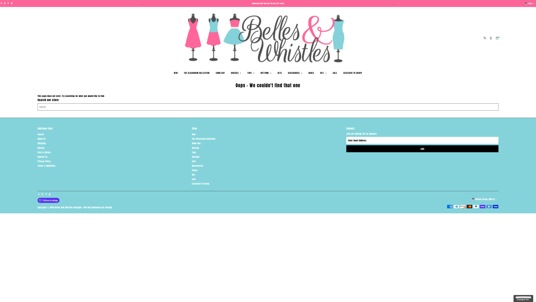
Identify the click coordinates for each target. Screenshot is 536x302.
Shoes (311, 73)
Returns (41, 147)
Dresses (235, 73)
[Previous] (138, 3)
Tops (249, 73)
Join (422, 148)
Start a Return (44, 152)
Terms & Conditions (46, 165)
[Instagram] (4, 3)
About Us (42, 138)
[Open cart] (497, 38)
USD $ (530, 3)
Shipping (42, 143)
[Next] (398, 3)
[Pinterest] (8, 3)
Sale (335, 73)
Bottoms (265, 73)
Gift (322, 73)
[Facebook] (1, 3)
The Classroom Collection (197, 73)
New (176, 73)
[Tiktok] (11, 3)
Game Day (220, 73)
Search (41, 134)
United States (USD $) (485, 199)
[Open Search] (485, 38)
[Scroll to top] (530, 294)
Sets (280, 73)
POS (85, 207)
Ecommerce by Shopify (101, 207)
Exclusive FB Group (352, 73)
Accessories (294, 73)
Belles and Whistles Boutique (68, 207)
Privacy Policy (44, 161)
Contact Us (42, 156)
